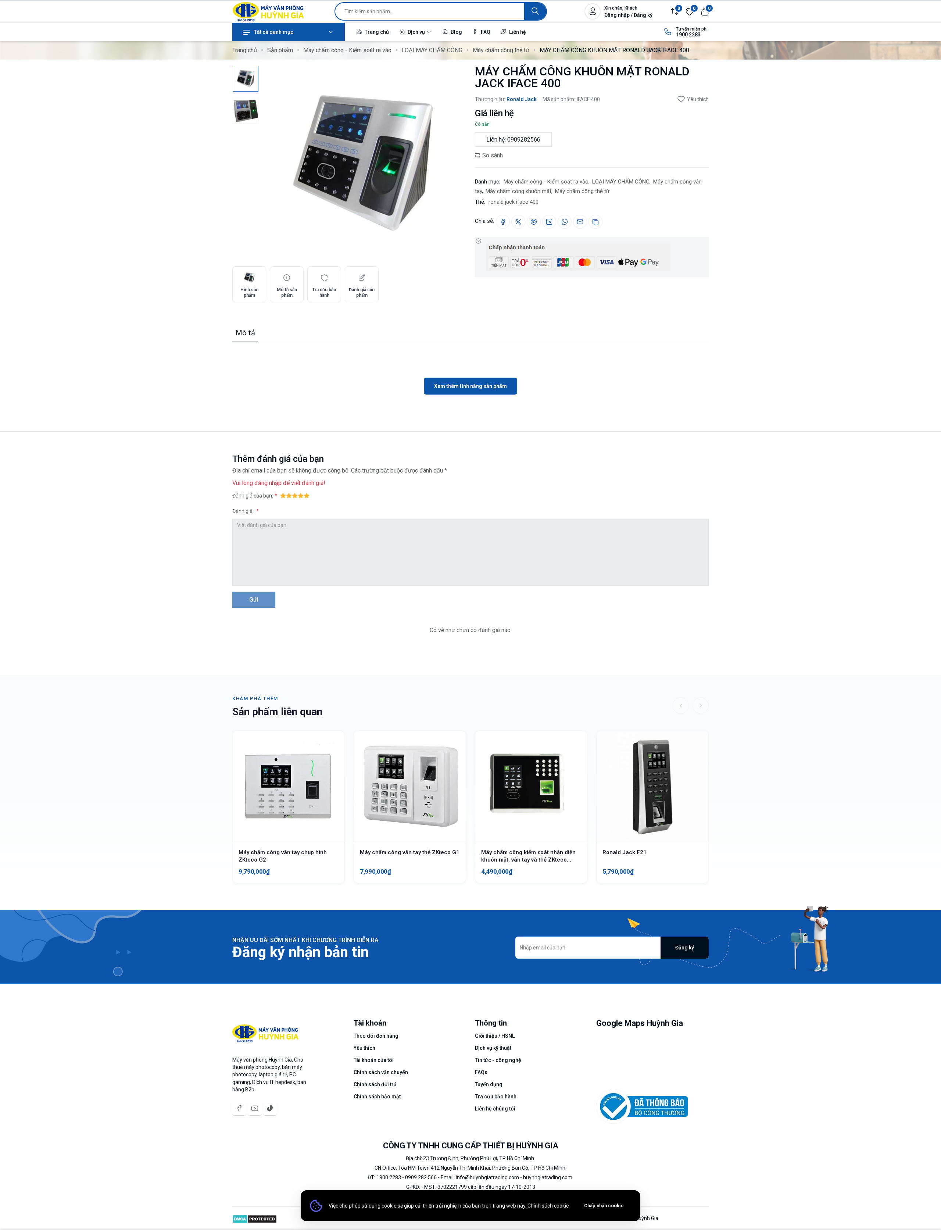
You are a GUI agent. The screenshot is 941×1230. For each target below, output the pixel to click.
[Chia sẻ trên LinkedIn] (549, 221)
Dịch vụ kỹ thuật (493, 1048)
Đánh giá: (243, 511)
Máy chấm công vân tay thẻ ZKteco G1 (409, 852)
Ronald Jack (522, 99)
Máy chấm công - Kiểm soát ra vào (347, 50)
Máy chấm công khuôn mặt (518, 191)
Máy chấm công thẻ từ (501, 50)
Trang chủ (376, 32)
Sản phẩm (280, 50)
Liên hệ (517, 32)
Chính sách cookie (548, 1206)
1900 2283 (688, 35)
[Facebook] (239, 1108)
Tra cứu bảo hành (495, 1096)
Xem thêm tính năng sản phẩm (470, 386)
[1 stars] (283, 495)
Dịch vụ (416, 32)
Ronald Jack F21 (624, 852)
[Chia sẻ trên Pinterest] (533, 221)
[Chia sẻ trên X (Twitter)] (518, 221)
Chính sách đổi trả (375, 1084)
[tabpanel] (470, 368)
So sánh (492, 155)
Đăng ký (684, 948)
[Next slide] (701, 706)
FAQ (485, 32)
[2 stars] (289, 495)
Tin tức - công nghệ (498, 1060)
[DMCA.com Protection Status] (254, 1218)
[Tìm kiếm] (535, 11)
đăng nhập (268, 482)
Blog (456, 32)
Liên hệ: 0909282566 (513, 139)
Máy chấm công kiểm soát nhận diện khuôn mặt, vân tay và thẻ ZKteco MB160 (528, 859)
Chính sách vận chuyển (381, 1072)
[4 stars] (301, 495)
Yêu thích (698, 99)
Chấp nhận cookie (604, 1205)
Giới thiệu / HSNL (495, 1036)
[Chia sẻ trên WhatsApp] (564, 221)
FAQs (481, 1072)
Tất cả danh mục (273, 32)
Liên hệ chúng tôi (495, 1109)
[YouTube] (255, 1108)
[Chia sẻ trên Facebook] (503, 221)
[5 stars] (307, 495)
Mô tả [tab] (245, 332)
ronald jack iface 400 (514, 202)
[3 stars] (295, 495)
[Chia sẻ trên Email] (580, 221)
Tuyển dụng (488, 1084)
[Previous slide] (681, 706)
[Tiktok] (270, 1108)
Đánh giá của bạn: (252, 496)
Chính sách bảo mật (377, 1096)
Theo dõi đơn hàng (376, 1036)
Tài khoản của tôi (374, 1060)
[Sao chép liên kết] (595, 221)
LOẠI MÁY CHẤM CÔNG (432, 50)
